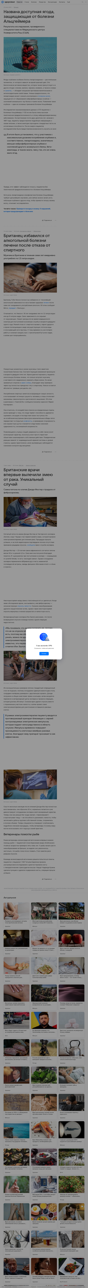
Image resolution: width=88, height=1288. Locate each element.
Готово (44, 653)
